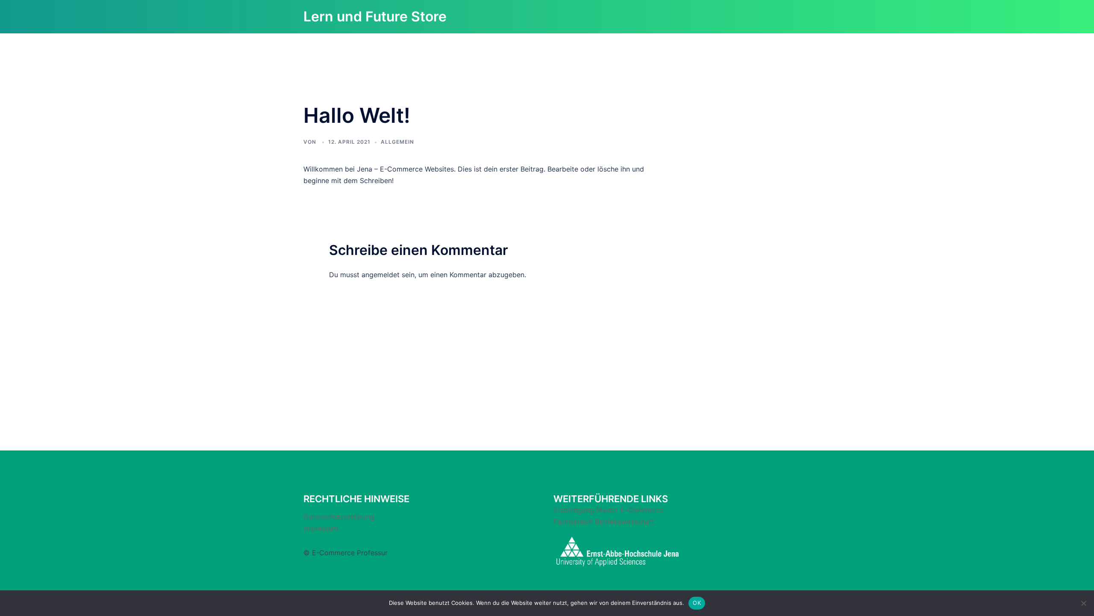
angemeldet (381, 274)
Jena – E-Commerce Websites (405, 169)
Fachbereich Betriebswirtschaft (603, 521)
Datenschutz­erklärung (338, 516)
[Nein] (1083, 603)
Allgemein (397, 142)
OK (697, 602)
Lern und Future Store (375, 16)
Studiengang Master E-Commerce (608, 510)
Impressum (320, 528)
